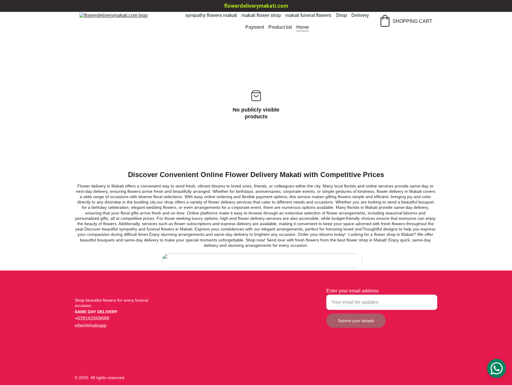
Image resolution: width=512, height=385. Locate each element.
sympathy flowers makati (211, 15)
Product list (280, 27)
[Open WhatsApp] (496, 368)
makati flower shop (261, 15)
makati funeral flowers (308, 15)
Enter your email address (352, 290)
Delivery (360, 15)
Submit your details (356, 320)
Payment (254, 27)
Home (302, 27)
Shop (341, 15)
